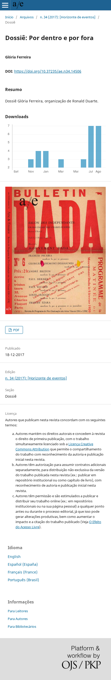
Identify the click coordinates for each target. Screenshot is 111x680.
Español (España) (23, 564)
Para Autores (18, 618)
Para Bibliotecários (22, 626)
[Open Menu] (5, 5)
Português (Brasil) (23, 579)
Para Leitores (18, 611)
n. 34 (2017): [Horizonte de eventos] (68, 17)
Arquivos (27, 17)
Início (9, 17)
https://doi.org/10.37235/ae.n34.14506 (47, 71)
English (14, 556)
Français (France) (22, 572)
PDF (15, 330)
